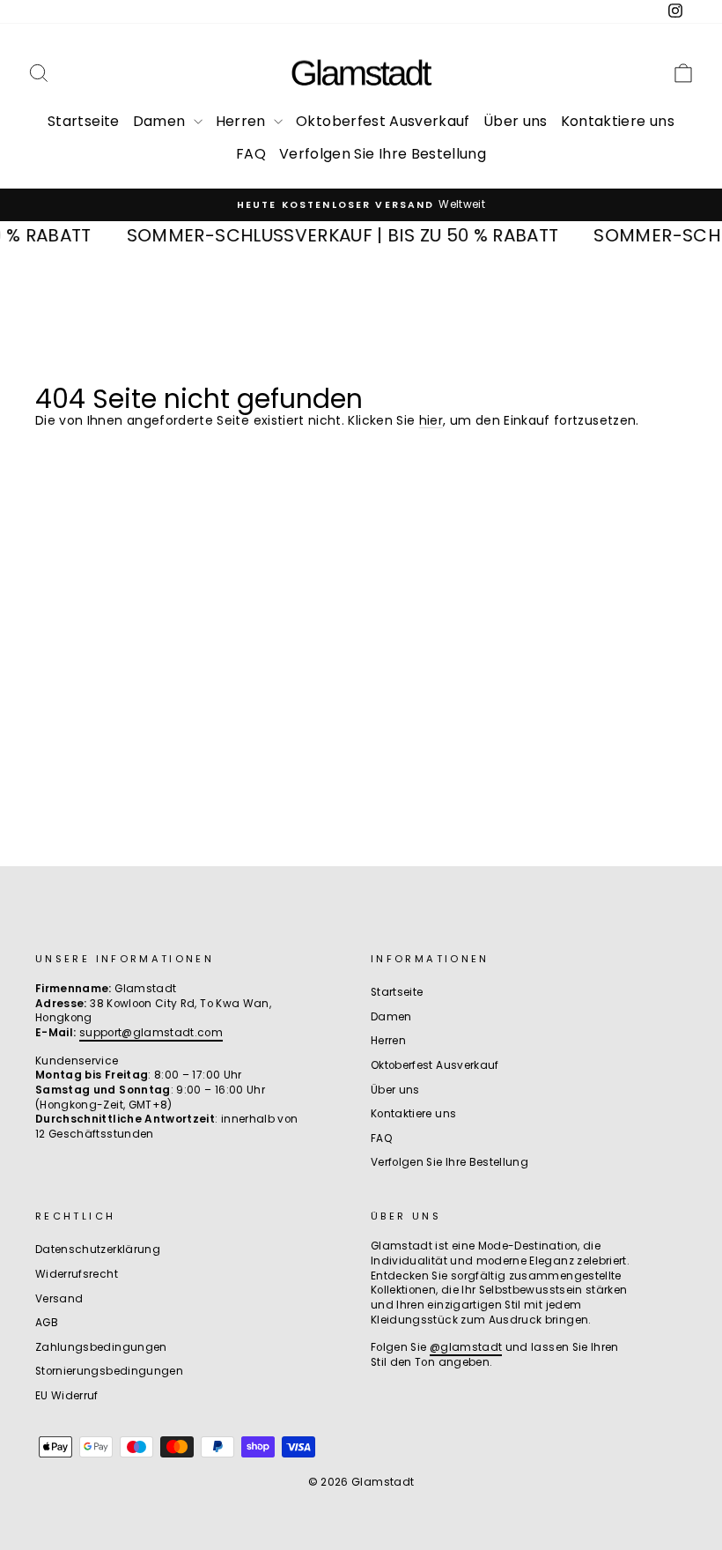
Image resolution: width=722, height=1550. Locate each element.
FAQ (251, 154)
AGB (46, 1323)
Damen (161, 121)
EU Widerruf (67, 1396)
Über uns (515, 121)
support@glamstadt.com (151, 1033)
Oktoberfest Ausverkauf (383, 121)
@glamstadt (466, 1347)
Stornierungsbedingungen (109, 1371)
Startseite (84, 121)
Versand (59, 1299)
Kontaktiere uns (617, 121)
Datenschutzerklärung (97, 1249)
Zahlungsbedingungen (101, 1347)
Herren (242, 121)
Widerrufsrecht (76, 1274)
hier (431, 420)
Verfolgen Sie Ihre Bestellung (382, 154)
